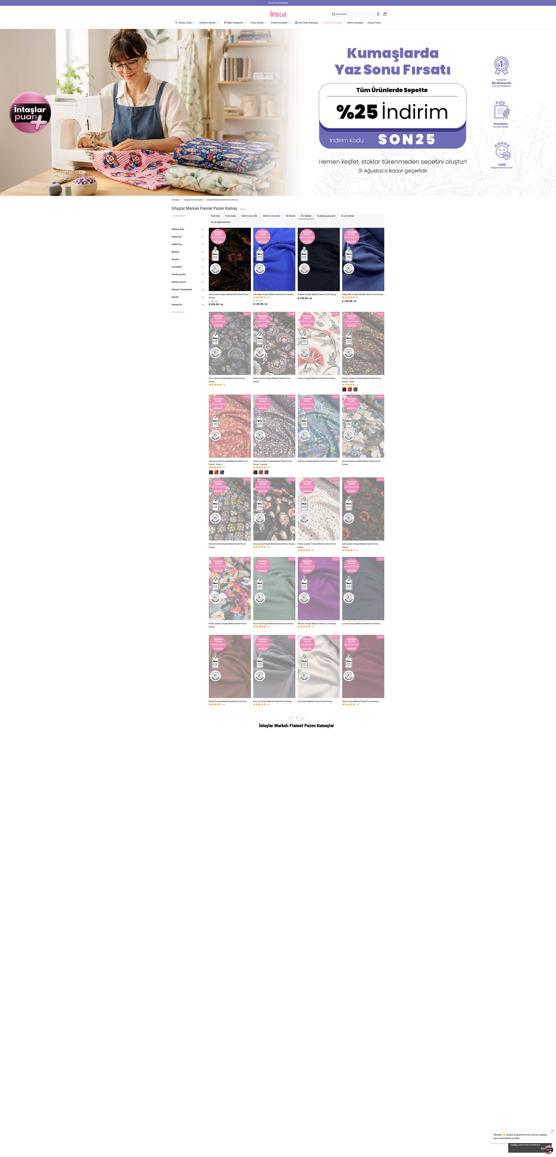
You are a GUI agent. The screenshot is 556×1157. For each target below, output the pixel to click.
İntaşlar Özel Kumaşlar (193, 199)
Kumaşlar (176, 199)
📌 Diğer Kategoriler (233, 22)
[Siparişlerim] (378, 14)
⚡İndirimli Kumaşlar (332, 22)
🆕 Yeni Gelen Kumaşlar (306, 22)
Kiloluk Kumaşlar (279, 22)
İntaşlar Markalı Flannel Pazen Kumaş (222, 199)
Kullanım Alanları (207, 22)
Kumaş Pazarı (374, 22)
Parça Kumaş (257, 22)
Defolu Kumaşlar (355, 22)
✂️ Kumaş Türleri (183, 22)
